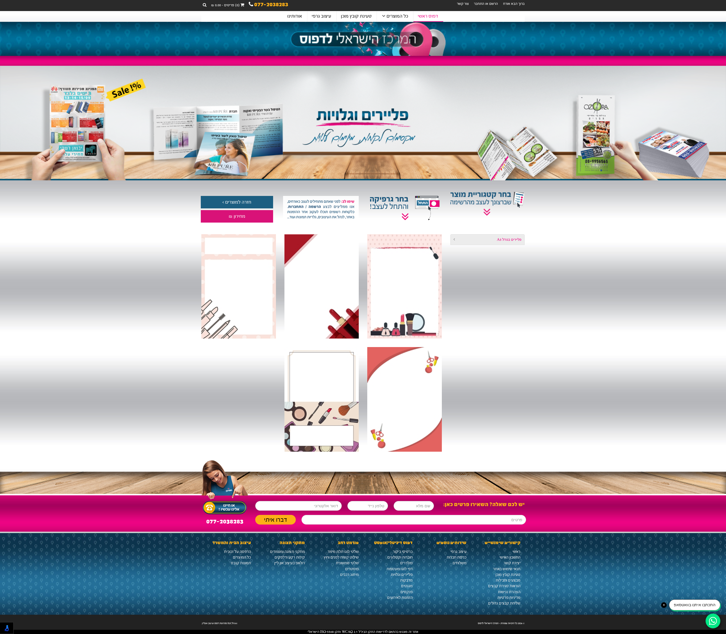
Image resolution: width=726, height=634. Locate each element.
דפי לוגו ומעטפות (400, 569)
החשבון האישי (509, 557)
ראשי (516, 551)
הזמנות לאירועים (400, 597)
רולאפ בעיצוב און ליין (289, 563)
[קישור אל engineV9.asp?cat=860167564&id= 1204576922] (321, 399)
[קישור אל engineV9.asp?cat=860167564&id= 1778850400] (404, 286)
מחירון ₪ (237, 216)
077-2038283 (271, 5)
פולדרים (406, 563)
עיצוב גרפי (321, 16)
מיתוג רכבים (349, 574)
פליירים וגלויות (402, 574)
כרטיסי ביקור (403, 551)
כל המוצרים (396, 16)
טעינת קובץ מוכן (356, 16)
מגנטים (407, 586)
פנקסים (406, 592)
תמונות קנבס (241, 563)
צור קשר (463, 4)
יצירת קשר (512, 563)
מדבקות (406, 580)
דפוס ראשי (428, 16)
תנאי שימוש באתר (506, 569)
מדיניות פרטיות (508, 597)
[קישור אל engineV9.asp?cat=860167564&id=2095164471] (238, 286)
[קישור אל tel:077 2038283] (225, 506)
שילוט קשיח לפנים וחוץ (341, 557)
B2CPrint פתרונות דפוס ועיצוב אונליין (219, 623)
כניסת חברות (457, 557)
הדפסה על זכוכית (237, 551)
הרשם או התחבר (486, 4)
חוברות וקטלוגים (400, 557)
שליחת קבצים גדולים (504, 603)
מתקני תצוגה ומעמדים (287, 551)
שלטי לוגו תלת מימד (343, 551)
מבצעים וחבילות (508, 580)
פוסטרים (352, 569)
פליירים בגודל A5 (509, 240)
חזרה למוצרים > (236, 202)
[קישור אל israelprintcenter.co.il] (363, 39)
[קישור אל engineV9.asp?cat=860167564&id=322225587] (321, 286)
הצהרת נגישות (509, 592)
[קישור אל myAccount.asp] (320, 209)
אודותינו (294, 16)
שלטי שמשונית (347, 563)
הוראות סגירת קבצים (504, 586)
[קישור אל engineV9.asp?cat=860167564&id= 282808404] (404, 399)
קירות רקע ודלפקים (290, 557)
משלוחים (460, 563)
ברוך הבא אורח (514, 4)
